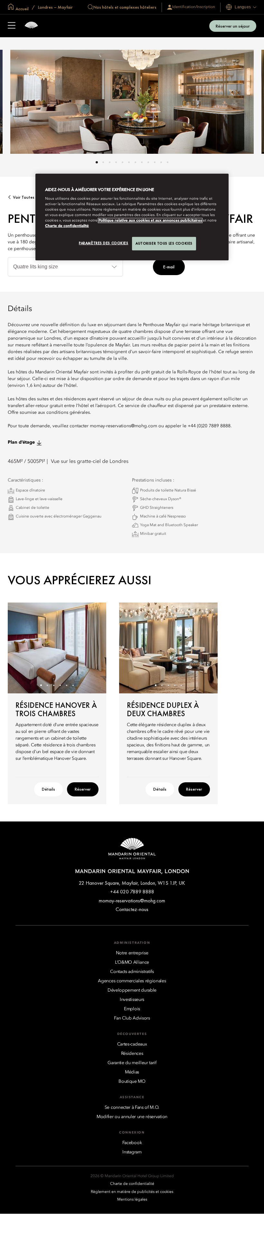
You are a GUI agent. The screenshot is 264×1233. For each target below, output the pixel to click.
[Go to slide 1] (97, 162)
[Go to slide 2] (103, 162)
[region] (132, 217)
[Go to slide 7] (135, 162)
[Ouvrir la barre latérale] (11, 26)
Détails (48, 789)
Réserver (83, 789)
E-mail (168, 267)
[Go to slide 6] (129, 162)
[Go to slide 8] (142, 162)
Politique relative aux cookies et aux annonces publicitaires (150, 220)
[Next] (93, 648)
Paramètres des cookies (103, 243)
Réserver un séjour (233, 26)
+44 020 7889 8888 (132, 891)
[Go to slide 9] (148, 162)
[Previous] (21, 648)
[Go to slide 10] (155, 162)
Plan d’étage (21, 442)
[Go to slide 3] (109, 162)
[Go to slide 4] (116, 162)
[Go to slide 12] (167, 162)
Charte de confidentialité (67, 226)
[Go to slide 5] (122, 162)
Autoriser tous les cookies (164, 243)
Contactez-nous (132, 909)
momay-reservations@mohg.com (132, 900)
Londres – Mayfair (55, 7)
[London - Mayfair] (31, 25)
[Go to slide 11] (161, 162)
